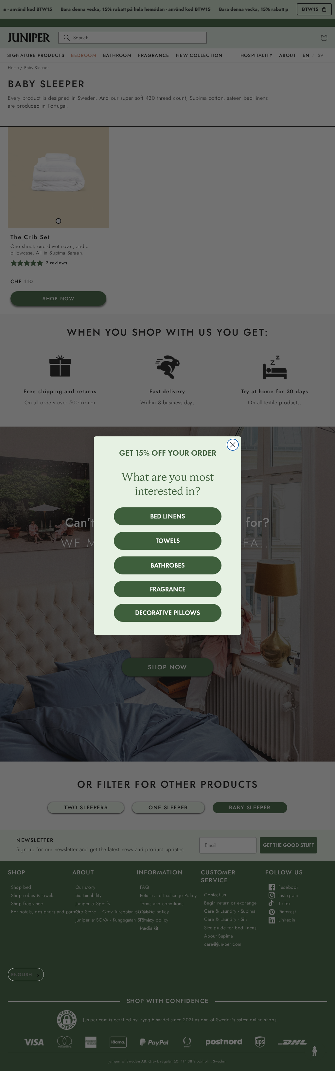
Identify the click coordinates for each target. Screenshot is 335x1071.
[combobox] (26, 974)
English (21, 974)
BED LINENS (167, 516)
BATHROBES (167, 565)
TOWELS (168, 541)
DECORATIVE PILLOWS (167, 613)
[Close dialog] (232, 444)
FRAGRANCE (167, 589)
